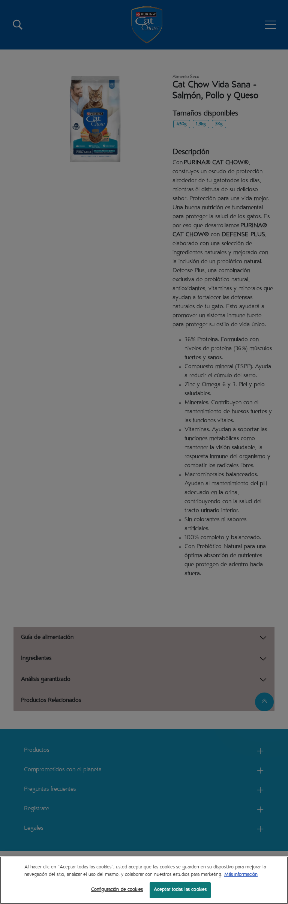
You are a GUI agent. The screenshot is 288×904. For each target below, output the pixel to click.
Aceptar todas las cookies (180, 890)
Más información (241, 875)
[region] (144, 880)
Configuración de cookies (117, 890)
